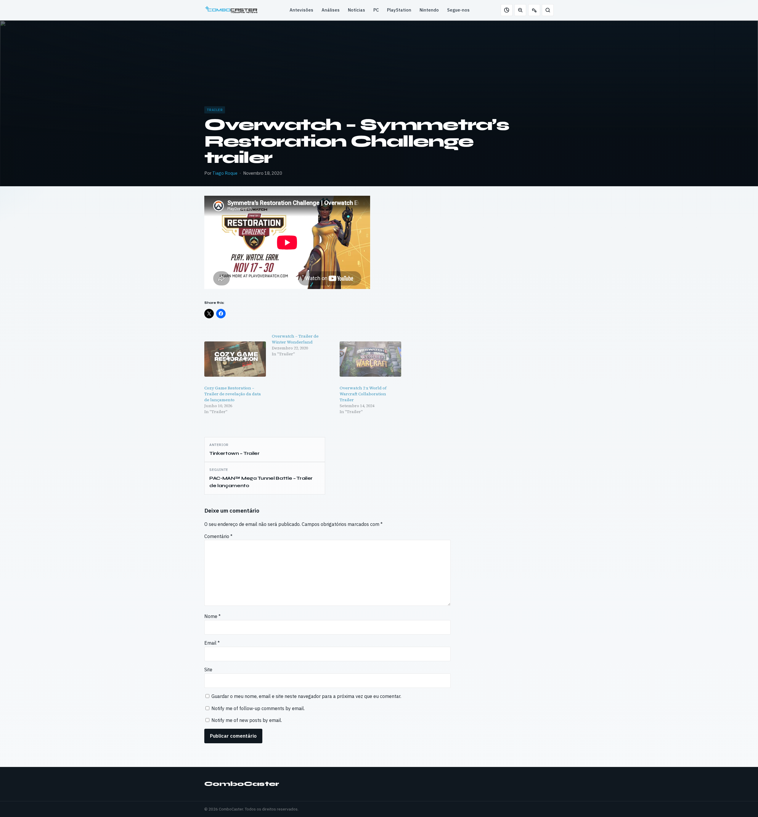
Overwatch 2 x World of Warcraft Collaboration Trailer (363, 394)
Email (212, 643)
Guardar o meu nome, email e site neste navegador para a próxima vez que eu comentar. (306, 696)
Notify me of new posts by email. (246, 720)
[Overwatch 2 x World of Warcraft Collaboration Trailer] (370, 359)
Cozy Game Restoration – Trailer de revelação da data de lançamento (232, 394)
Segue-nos (458, 10)
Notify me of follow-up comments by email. (258, 708)
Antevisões (301, 10)
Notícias (356, 10)
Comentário (218, 536)
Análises (331, 10)
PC (376, 10)
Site (208, 669)
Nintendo (429, 10)
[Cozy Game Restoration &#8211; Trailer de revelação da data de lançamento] (235, 359)
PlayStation (399, 10)
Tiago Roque (224, 173)
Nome (212, 616)
